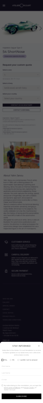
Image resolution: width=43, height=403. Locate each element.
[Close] (39, 346)
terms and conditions (12, 388)
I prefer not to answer (29, 360)
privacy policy (29, 388)
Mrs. (5, 360)
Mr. (13, 360)
